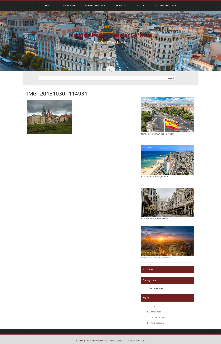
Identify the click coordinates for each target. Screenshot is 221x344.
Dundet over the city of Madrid (156, 257)
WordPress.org (157, 322)
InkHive (140, 340)
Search (170, 78)
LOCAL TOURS (69, 5)
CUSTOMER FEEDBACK (165, 5)
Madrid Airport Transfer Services (110, 35)
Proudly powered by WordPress (91, 340)
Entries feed (155, 311)
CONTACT (141, 5)
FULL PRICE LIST (121, 5)
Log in (152, 306)
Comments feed (157, 317)
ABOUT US (49, 5)
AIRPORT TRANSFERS (95, 5)
